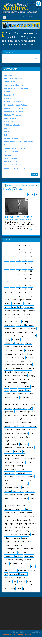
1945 (6, 264)
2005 (12, 292)
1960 (6, 274)
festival (20, 394)
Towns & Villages (11, 151)
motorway (22, 469)
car (27, 336)
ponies (19, 495)
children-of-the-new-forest (22, 347)
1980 (24, 285)
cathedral (15, 339)
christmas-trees (10, 354)
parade (32, 484)
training (7, 570)
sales (7, 534)
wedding (30, 581)
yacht (19, 588)
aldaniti (7, 303)
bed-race (20, 318)
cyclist (7, 368)
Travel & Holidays (11, 158)
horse (30, 422)
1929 (6, 253)
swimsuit (28, 560)
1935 (6, 256)
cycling (29, 365)
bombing (20, 325)
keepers (15, 437)
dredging (32, 375)
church (20, 354)
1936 (12, 256)
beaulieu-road (10, 318)
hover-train (32, 426)
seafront (25, 538)
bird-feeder (9, 321)
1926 (18, 249)
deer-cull (31, 368)
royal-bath (27, 520)
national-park (9, 477)
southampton (18, 545)
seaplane (8, 541)
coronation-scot (10, 361)
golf (30, 408)
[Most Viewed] (33, 194)
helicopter (19, 419)
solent (29, 541)
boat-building (9, 325)
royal (6, 520)
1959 (30, 271)
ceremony (19, 343)
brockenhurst (9, 332)
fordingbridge (25, 397)
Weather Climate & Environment (17, 165)
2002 (30, 289)
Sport (6, 145)
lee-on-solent (19, 448)
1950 (6, 267)
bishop (17, 321)
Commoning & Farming (13, 85)
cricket (7, 365)
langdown (8, 448)
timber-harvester (11, 567)
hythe (24, 430)
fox (17, 404)
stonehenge (28, 556)
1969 (30, 278)
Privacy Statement (20, 632)
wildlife (15, 585)
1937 (18, 256)
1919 (24, 246)
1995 (6, 289)
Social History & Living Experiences (18, 141)
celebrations (9, 343)
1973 (24, 282)
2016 (12, 296)
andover (27, 303)
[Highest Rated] (36, 194)
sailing (27, 531)
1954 (30, 267)
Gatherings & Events (12, 101)
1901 (12, 246)
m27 (25, 451)
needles (31, 477)
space (7, 552)
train (33, 567)
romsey (32, 516)
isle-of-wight (9, 433)
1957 (18, 271)
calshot (14, 336)
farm (6, 390)
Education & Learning (13, 95)
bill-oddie (29, 318)
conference (30, 357)
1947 (18, 264)
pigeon (15, 491)
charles (28, 343)
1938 (24, 256)
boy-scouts (21, 329)
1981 (30, 285)
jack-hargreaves (22, 433)
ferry (13, 394)
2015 (6, 296)
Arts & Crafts (9, 82)
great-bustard (21, 412)
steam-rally (22, 552)
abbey (7, 300)
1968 (24, 278)
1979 (18, 285)
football (15, 397)
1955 (6, 271)
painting (25, 484)
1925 (12, 249)
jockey (7, 437)
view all (34, 174)
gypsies (16, 415)
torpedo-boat (24, 567)
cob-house (29, 354)
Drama (7, 91)
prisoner (8, 502)
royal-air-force (16, 520)
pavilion (17, 487)
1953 (24, 267)
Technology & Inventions (14, 148)
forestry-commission (20, 401)
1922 (30, 246)
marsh (24, 458)
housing (23, 426)
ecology (8, 383)
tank (6, 563)
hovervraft (8, 430)
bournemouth (10, 329)
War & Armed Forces (12, 161)
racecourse (9, 509)
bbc (14, 314)
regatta (29, 513)
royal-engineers (30, 523)
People (7, 128)
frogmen (8, 408)
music (29, 473)
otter (6, 484)
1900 (6, 246)
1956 (12, 271)
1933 (24, 253)
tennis (23, 563)
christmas (19, 350)
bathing (7, 314)
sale (33, 531)
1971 (12, 282)
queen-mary (9, 505)
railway (28, 509)
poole (26, 495)
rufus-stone (9, 531)
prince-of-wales (22, 498)
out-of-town (15, 484)
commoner (9, 357)
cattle (23, 339)
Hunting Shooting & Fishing (15, 105)
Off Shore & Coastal (12, 125)
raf (23, 509)
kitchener (28, 437)
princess (33, 498)
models (29, 462)
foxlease (24, 404)
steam (13, 552)
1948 (24, 264)
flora (31, 394)
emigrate (24, 383)
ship (23, 541)
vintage (25, 578)
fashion (21, 390)
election (16, 383)
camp (21, 336)
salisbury (14, 534)
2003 (6, 292)
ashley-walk (28, 307)
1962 (18, 274)
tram (14, 570)
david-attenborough (19, 368)
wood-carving (10, 588)
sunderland (9, 560)
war (15, 581)
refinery (21, 513)
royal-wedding (20, 527)
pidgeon (8, 491)
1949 (30, 264)
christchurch (9, 350)
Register (32, 16)
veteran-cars (9, 578)
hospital (15, 426)
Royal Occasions (11, 138)
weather (22, 581)
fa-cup (33, 386)
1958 (24, 271)
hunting (17, 430)
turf (6, 574)
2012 (30, 292)
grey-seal (31, 412)
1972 (18, 282)
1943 (24, 260)
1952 (18, 267)
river (26, 516)
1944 (30, 260)
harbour (24, 415)
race (24, 505)
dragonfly (16, 375)
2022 (30, 296)
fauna (28, 390)
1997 (18, 289)
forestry (8, 401)
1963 (24, 274)
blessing (25, 321)
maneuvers (9, 455)
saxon (34, 534)
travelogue (22, 570)
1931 (18, 253)
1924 (6, 249)
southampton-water (12, 549)
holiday (28, 419)
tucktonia (31, 570)
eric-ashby (8, 386)
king (21, 437)
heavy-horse (9, 419)
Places (7, 131)
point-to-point (10, 495)
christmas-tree (30, 350)
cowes (30, 361)
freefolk (32, 404)
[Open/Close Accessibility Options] (38, 4)
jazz (31, 433)
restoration (9, 516)
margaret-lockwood (12, 458)
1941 (12, 260)
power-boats (9, 498)
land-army (24, 444)
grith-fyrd (8, 415)
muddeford (21, 473)
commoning (19, 357)
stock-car (18, 556)
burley (7, 336)
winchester (32, 585)
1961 (12, 274)
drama (24, 375)
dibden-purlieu (26, 372)
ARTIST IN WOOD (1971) (19, 217)
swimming (19, 560)
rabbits (18, 505)
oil (30, 480)
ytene (25, 588)
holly (35, 419)
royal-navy (8, 527)
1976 (6, 285)
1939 (30, 256)
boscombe (29, 325)
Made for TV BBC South (13, 108)
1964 (30, 274)
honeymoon (21, 422)
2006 (18, 292)
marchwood (19, 455)
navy (24, 477)
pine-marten (30, 491)
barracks (32, 311)
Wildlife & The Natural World (16, 168)
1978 (12, 285)
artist (20, 307)
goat (25, 408)
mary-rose (32, 458)
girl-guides (17, 408)
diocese (7, 375)
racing (17, 509)
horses (7, 426)
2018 (18, 296)
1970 (6, 282)
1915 (18, 246)
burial (31, 332)
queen (31, 502)
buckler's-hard (22, 332)
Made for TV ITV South (13, 111)
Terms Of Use (35, 632)
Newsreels (8, 121)
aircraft (28, 300)
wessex (7, 585)
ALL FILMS (8, 75)
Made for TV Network (13, 115)
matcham (8, 462)
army (14, 307)
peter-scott (26, 487)
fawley (7, 394)
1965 (6, 278)
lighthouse (30, 448)
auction (7, 311)
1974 (30, 282)
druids (12, 379)
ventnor (24, 574)
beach (19, 314)
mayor (16, 462)
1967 (18, 278)
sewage (16, 541)
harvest (32, 415)
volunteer (8, 581)
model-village (9, 466)
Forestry (7, 98)
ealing (19, 379)
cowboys (22, 361)
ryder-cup (19, 531)
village (18, 578)
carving (7, 339)
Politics (7, 135)
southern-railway (28, 549)
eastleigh (26, 379)
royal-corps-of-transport (13, 523)
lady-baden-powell (11, 444)
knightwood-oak (11, 440)
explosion (18, 386)
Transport (8, 155)
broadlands (32, 329)
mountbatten (9, 473)
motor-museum (10, 469)
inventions (32, 430)
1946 (12, 264)
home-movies (10, 422)
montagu (20, 466)
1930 (12, 253)
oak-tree (24, 480)
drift (6, 379)
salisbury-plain (24, 534)
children (7, 347)
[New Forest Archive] (21, 8)
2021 (24, 296)
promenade (17, 502)
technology (14, 563)
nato (18, 477)
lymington (8, 451)
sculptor (17, 538)
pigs (21, 491)
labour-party (23, 440)
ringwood (18, 516)
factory (26, 386)
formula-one (9, 404)
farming (13, 390)
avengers (16, 311)
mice (23, 462)
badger (24, 311)
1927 (24, 249)
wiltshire (23, 585)
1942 (18, 260)
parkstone (8, 487)
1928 (30, 249)
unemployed (14, 574)
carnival (33, 336)
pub (25, 502)
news (17, 480)
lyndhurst (17, 451)
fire (26, 394)
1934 (30, 253)
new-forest (9, 480)
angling (7, 307)
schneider (8, 538)
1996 (12, 289)
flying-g (7, 397)
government (9, 412)
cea (29, 339)
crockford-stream (18, 365)
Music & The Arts (11, 118)
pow (32, 495)
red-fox (13, 513)
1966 (12, 278)
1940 (6, 260)
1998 (24, 289)
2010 (24, 292)
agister (21, 300)
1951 (12, 267)
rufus (29, 527)
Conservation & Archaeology (16, 88)
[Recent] (29, 194)
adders (14, 300)
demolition (9, 372)
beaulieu (27, 314)
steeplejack (9, 556)
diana (17, 372)
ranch (7, 513)
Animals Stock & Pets (13, 78)
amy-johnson (17, 303)
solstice (7, 545)
